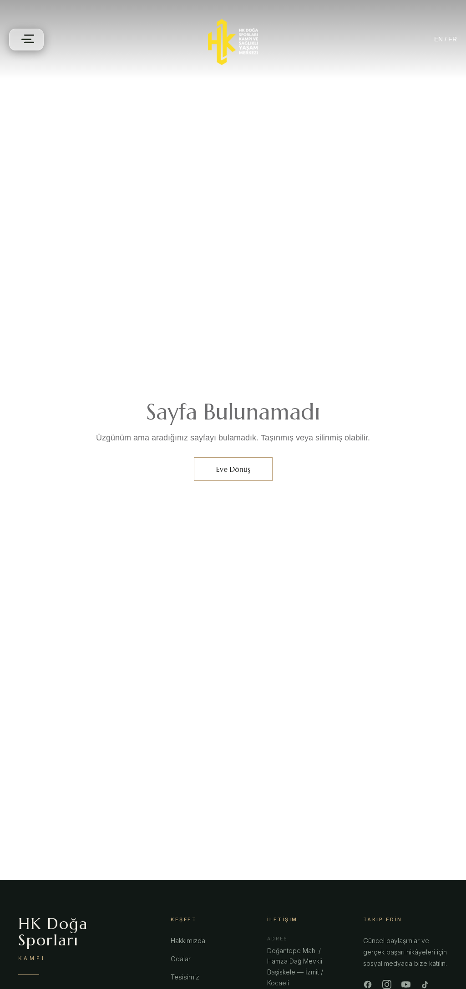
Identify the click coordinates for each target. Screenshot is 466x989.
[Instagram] (386, 984)
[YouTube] (405, 984)
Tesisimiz (185, 977)
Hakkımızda (188, 940)
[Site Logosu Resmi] (233, 42)
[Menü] (26, 39)
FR (452, 39)
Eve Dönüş (233, 469)
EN (438, 39)
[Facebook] (367, 984)
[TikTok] (425, 984)
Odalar (181, 959)
